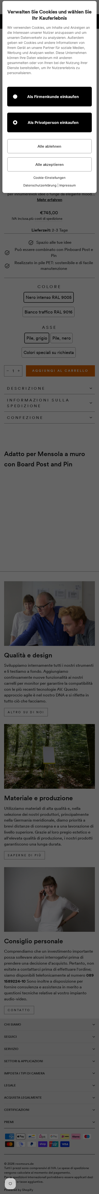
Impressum (67, 185)
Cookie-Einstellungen (49, 178)
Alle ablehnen (49, 146)
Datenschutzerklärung (39, 185)
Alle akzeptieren (49, 164)
